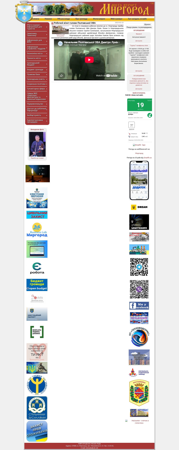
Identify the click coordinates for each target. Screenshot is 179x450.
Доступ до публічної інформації (36, 110)
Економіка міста (34, 53)
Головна (35, 19)
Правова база (33, 74)
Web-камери (116, 19)
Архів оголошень (139, 93)
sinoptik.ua (148, 158)
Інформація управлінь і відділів (36, 48)
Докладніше (138, 41)
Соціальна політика (36, 84)
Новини (48, 19)
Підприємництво (35, 104)
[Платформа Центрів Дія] (36, 257)
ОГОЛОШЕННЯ (139, 30)
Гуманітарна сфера (36, 89)
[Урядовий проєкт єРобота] (36, 276)
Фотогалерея (99, 19)
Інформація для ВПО (34, 41)
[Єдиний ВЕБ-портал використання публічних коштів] (37, 304)
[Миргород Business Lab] (36, 237)
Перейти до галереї (37, 158)
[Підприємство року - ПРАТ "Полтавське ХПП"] (37, 144)
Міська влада (64, 19)
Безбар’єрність (34, 115)
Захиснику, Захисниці (32, 34)
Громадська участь (36, 79)
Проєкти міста (34, 58)
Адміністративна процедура (35, 121)
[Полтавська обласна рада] (139, 406)
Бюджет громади (35, 70)
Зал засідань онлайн (137, 19)
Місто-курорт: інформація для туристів (34, 27)
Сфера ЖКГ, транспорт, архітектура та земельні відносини (36, 96)
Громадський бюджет (33, 64)
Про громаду (81, 19)
